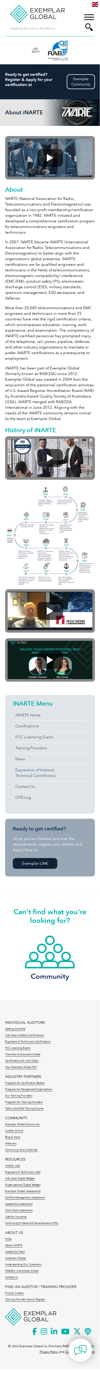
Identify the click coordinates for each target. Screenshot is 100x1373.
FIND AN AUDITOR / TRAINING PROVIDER (40, 1287)
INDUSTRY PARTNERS (23, 1077)
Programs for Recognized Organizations (28, 1089)
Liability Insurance (16, 1216)
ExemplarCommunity (80, 82)
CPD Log (23, 797)
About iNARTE (13, 1245)
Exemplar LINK (35, 863)
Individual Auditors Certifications (24, 1035)
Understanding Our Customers (23, 1264)
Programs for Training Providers (24, 1102)
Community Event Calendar (21, 1149)
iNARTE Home (28, 715)
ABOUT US (14, 1233)
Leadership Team (15, 1251)
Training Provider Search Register (25, 1299)
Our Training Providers (18, 1095)
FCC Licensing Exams (34, 737)
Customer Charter (15, 1258)
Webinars (10, 1143)
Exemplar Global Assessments (22, 1191)
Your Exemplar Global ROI (21, 1067)
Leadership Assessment (18, 1204)
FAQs (8, 1238)
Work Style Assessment (18, 1210)
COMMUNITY (16, 1118)
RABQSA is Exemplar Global (22, 1270)
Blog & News (12, 1137)
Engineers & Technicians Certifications (28, 1041)
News (20, 759)
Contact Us (25, 786)
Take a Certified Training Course (24, 1108)
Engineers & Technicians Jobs (22, 1172)
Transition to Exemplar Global (22, 1054)
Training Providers (31, 748)
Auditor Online (14, 1130)
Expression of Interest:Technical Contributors (35, 773)
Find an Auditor (14, 1293)
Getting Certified (15, 1028)
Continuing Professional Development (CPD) (31, 1223)
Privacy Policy (49, 1352)
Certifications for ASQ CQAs (21, 1060)
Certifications (27, 726)
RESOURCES (15, 1159)
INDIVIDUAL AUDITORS (25, 1022)
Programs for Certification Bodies (25, 1083)
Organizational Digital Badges (22, 1184)
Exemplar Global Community (22, 1124)
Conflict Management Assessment (25, 1197)
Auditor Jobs (12, 1165)
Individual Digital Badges (20, 1178)
